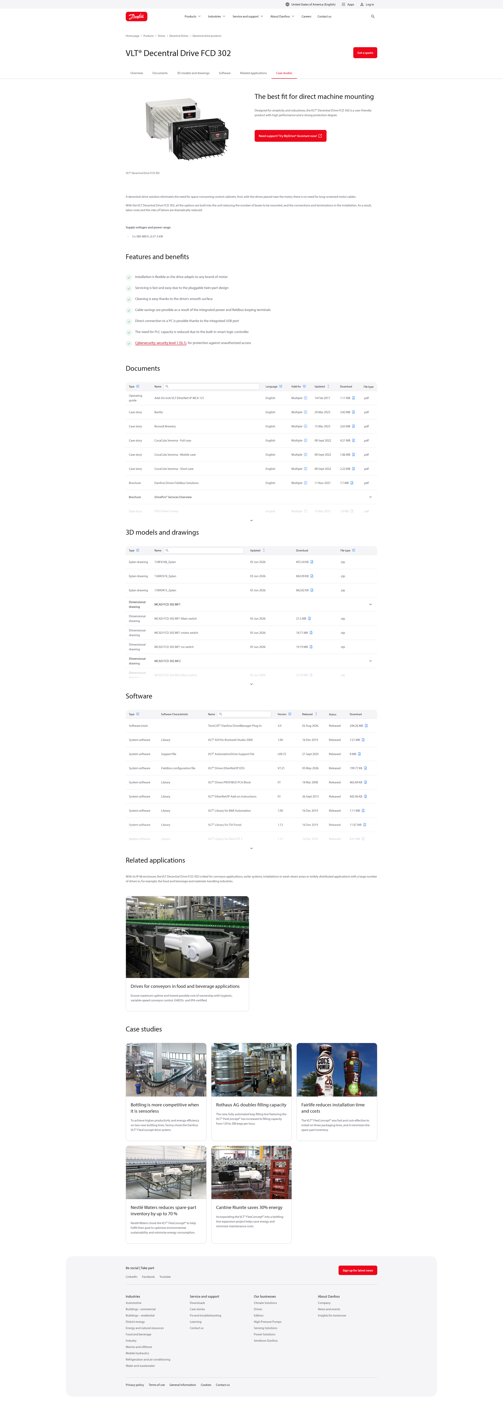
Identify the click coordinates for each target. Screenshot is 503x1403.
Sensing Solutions (265, 1328)
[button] (347, 4)
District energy (135, 1322)
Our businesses (265, 1296)
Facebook (148, 1277)
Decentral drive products (207, 36)
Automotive (133, 1303)
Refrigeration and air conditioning (148, 1359)
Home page (132, 36)
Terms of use (157, 1385)
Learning (196, 1322)
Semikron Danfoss (266, 1340)
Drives (161, 36)
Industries (133, 1296)
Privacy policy (135, 1385)
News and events (329, 1309)
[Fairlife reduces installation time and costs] (337, 1070)
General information (183, 1385)
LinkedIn (131, 1277)
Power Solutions (264, 1334)
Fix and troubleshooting (205, 1315)
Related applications (253, 73)
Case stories (197, 1309)
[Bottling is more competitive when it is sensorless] (166, 1070)
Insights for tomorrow (332, 1315)
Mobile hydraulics (137, 1353)
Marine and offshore (139, 1347)
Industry (131, 1340)
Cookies (206, 1385)
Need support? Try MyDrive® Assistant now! (288, 136)
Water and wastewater (140, 1366)
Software (225, 73)
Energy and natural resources (145, 1328)
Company (324, 1303)
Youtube (165, 1277)
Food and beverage (138, 1334)
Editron (258, 1315)
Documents (160, 73)
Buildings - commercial (141, 1309)
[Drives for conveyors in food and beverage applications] (187, 937)
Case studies (284, 73)
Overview (136, 73)
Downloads (197, 1303)
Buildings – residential (140, 1315)
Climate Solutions (265, 1303)
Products (148, 36)
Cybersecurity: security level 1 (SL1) (160, 342)
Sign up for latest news (358, 1270)
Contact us (197, 1328)
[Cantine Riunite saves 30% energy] (251, 1172)
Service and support (204, 1296)
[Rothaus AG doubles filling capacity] (251, 1070)
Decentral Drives (178, 36)
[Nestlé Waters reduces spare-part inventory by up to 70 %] (166, 1172)
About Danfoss (329, 1296)
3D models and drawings (193, 73)
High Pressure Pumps (267, 1322)
